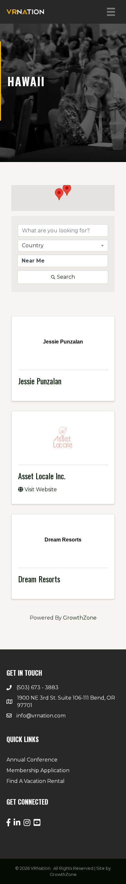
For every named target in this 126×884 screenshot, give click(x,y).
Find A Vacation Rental (35, 781)
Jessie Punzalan (39, 381)
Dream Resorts (39, 579)
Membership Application (37, 770)
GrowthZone (80, 618)
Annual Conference (32, 760)
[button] (59, 194)
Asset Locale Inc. (41, 476)
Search (66, 277)
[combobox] (63, 245)
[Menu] (111, 11)
